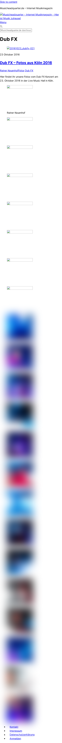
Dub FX (29, 70)
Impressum (16, 730)
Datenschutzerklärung (22, 734)
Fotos (21, 70)
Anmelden (15, 738)
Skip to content (8, 1)
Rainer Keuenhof (9, 70)
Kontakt (14, 726)
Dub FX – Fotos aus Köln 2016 (26, 62)
